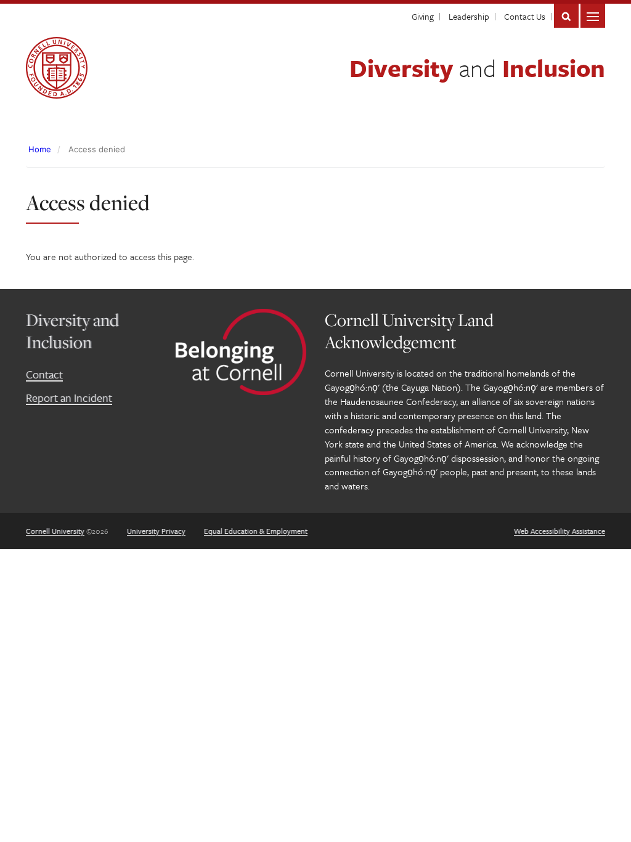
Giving (423, 16)
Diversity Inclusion (477, 67)
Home (39, 149)
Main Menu (592, 16)
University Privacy (156, 530)
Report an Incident (69, 398)
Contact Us (524, 16)
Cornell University (55, 530)
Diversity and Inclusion (72, 331)
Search (566, 16)
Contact (44, 374)
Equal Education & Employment (255, 530)
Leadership (469, 16)
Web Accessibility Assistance (559, 530)
